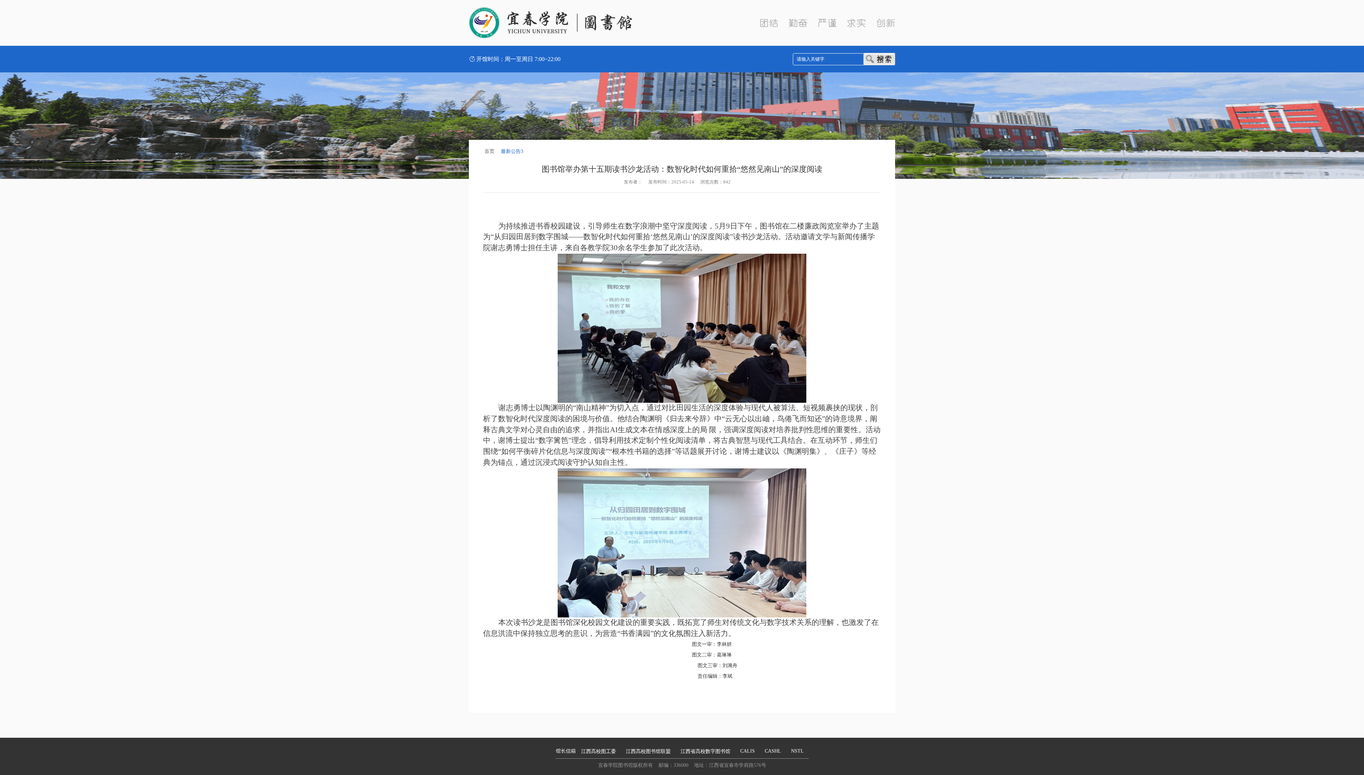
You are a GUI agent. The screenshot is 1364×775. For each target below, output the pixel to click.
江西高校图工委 (598, 751)
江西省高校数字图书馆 (705, 751)
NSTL (797, 751)
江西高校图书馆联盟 (648, 751)
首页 (489, 151)
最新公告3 (512, 151)
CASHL (773, 751)
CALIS (747, 751)
